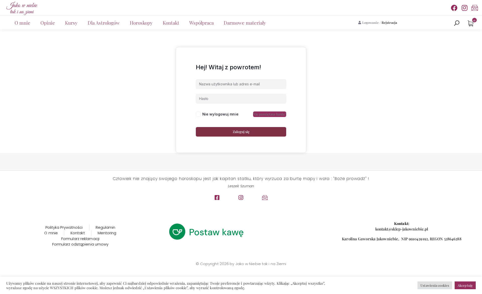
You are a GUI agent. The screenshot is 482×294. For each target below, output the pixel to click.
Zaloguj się (241, 131)
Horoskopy (141, 22)
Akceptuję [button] (465, 285)
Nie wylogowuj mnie (220, 114)
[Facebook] (454, 8)
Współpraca (201, 22)
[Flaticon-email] (474, 8)
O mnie (22, 22)
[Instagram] (464, 8)
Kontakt (171, 22)
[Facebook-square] (217, 197)
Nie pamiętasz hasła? (269, 114)
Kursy (71, 22)
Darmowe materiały (245, 22)
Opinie (47, 22)
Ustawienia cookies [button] (434, 285)
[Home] (21, 8)
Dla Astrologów (104, 22)
